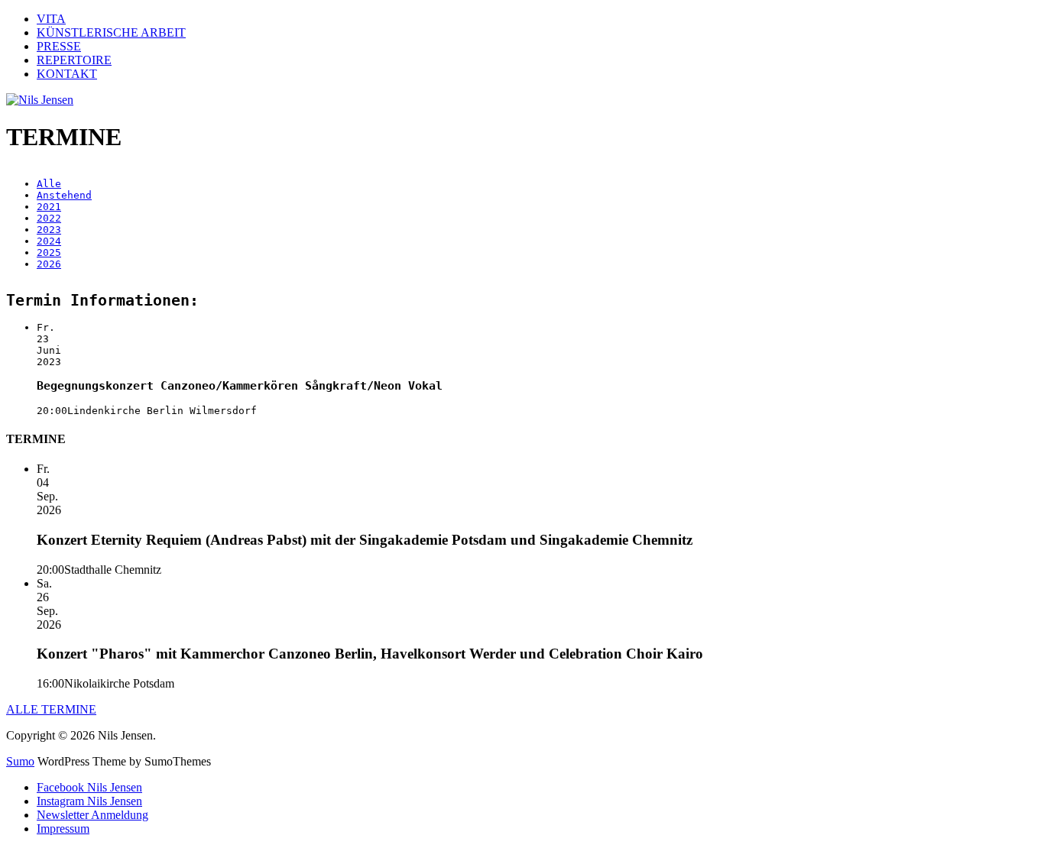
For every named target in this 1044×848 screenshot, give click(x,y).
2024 (49, 241)
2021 (49, 206)
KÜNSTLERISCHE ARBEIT (111, 32)
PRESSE (59, 46)
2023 (49, 229)
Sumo (20, 761)
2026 (49, 264)
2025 (49, 252)
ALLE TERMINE (51, 709)
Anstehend (64, 195)
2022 (49, 218)
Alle (49, 183)
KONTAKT (67, 73)
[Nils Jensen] (39, 99)
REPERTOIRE (74, 59)
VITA (51, 18)
